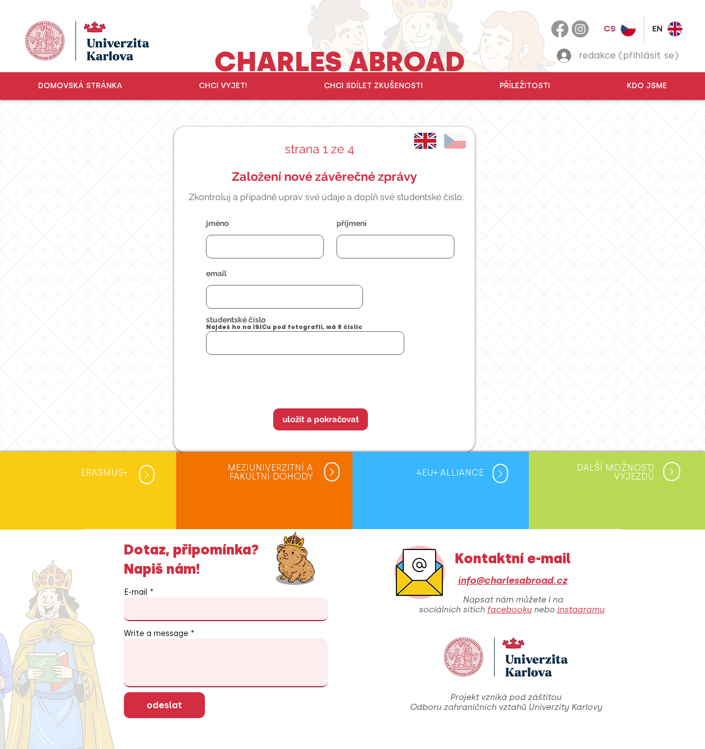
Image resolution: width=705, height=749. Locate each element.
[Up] (146, 474)
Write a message (156, 634)
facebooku (509, 610)
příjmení (352, 223)
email (216, 273)
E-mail (136, 592)
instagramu (580, 610)
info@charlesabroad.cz (512, 580)
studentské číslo (235, 320)
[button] (222, 86)
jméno (217, 223)
